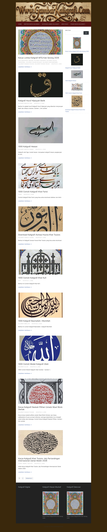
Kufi (19, 280)
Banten (31, 60)
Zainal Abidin (22, 463)
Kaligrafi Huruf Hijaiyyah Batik (31, 100)
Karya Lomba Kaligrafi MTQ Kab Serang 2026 (38, 58)
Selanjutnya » (29, 478)
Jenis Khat (64, 24)
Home (20, 24)
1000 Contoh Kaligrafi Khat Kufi (32, 278)
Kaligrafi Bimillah (24, 323)
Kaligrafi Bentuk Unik (25, 103)
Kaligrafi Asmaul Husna (26, 237)
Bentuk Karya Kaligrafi (32, 24)
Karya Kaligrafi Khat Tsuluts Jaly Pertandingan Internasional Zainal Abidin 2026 (39, 459)
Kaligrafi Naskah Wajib (42, 63)
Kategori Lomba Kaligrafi (50, 24)
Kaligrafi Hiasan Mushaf (34, 62)
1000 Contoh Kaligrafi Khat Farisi (33, 192)
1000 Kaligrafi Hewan (27, 146)
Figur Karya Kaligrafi (78, 24)
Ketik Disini (68, 30)
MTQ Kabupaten (23, 60)
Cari (86, 33)
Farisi (20, 194)
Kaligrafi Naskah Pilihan (26, 63)
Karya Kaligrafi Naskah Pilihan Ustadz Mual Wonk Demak (40, 408)
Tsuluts (29, 463)
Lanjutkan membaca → (25, 67)
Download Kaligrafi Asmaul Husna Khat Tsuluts (39, 235)
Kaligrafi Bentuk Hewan (26, 149)
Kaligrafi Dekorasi (40, 60)
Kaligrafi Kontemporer (50, 62)
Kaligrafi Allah (23, 366)
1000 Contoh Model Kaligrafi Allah (33, 364)
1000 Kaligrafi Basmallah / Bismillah (34, 321)
